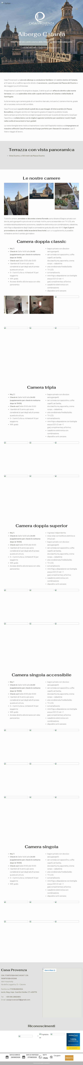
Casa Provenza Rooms (73, 1044)
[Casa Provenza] (12, 9)
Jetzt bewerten (73, 1048)
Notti (45, 1055)
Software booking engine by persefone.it (41, 1063)
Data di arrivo (15, 1055)
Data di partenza (32, 1055)
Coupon (57, 1056)
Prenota (69, 1058)
